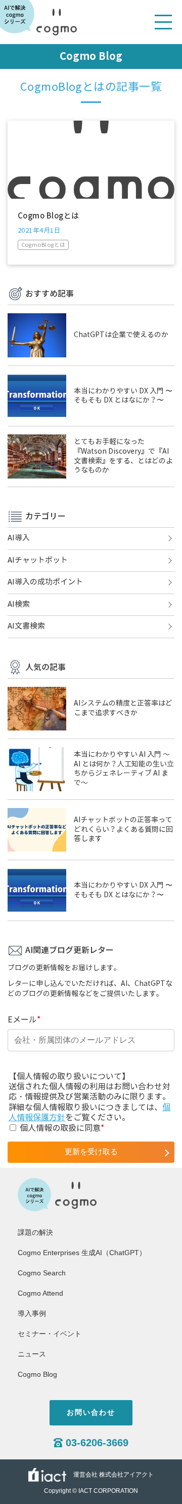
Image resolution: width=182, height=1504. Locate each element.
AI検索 (19, 604)
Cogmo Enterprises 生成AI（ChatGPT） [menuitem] (82, 1253)
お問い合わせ (91, 1412)
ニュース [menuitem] (32, 1354)
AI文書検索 (26, 626)
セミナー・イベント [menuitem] (49, 1334)
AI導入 (19, 537)
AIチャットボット (38, 560)
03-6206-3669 (97, 1442)
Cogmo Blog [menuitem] (37, 1374)
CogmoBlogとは (43, 244)
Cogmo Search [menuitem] (42, 1273)
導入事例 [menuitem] (32, 1313)
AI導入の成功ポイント (45, 581)
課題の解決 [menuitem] (35, 1232)
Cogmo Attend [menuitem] (40, 1293)
